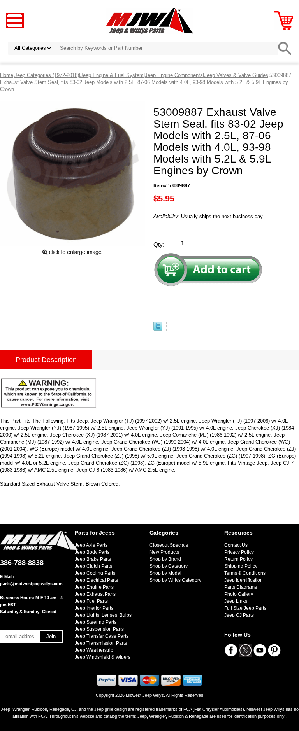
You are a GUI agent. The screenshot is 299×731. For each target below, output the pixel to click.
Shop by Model (165, 573)
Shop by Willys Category (175, 580)
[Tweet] (157, 329)
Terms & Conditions (245, 573)
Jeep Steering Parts (95, 622)
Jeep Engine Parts (94, 587)
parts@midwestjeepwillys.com (31, 583)
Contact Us (236, 545)
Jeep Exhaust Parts (95, 594)
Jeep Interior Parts (94, 608)
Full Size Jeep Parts (245, 608)
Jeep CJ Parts (239, 615)
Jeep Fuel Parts (91, 601)
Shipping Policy (240, 566)
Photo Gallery (238, 594)
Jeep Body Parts (92, 552)
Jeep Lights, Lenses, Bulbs (103, 615)
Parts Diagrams (240, 587)
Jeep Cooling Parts (95, 573)
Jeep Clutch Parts (93, 566)
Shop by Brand (165, 559)
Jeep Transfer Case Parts (101, 636)
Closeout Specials (169, 545)
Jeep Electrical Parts (96, 580)
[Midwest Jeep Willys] (149, 20)
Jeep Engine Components (174, 75)
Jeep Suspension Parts (99, 629)
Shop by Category (169, 566)
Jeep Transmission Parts (101, 643)
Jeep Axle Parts (91, 545)
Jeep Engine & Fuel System (112, 75)
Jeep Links (235, 601)
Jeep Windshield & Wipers (102, 657)
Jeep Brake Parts (93, 559)
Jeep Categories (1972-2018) (46, 75)
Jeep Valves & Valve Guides (236, 75)
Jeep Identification (243, 580)
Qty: (158, 244)
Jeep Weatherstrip (94, 650)
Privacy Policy (239, 552)
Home (6, 75)
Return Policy (238, 559)
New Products (164, 552)
